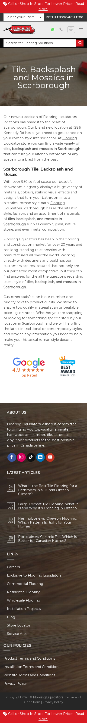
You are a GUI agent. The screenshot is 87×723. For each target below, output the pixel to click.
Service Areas (18, 634)
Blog (11, 617)
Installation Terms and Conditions (31, 667)
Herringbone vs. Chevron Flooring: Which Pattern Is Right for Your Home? (47, 523)
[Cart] (71, 29)
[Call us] (61, 29)
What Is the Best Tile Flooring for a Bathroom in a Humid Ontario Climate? (47, 490)
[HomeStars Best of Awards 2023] (43, 367)
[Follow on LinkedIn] (40, 457)
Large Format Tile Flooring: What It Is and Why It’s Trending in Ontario (48, 506)
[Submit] (80, 43)
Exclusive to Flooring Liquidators (34, 575)
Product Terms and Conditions (29, 658)
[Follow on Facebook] (11, 457)
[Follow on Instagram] (21, 457)
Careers (13, 567)
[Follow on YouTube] (50, 457)
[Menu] (81, 29)
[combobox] (39, 43)
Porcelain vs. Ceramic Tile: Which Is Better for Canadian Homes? (47, 539)
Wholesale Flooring (23, 600)
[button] (23, 17)
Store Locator (18, 625)
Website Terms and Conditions (29, 675)
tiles (6, 149)
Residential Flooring (24, 592)
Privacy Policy (15, 683)
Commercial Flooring (25, 584)
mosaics (46, 149)
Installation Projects (24, 609)
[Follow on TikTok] (30, 457)
